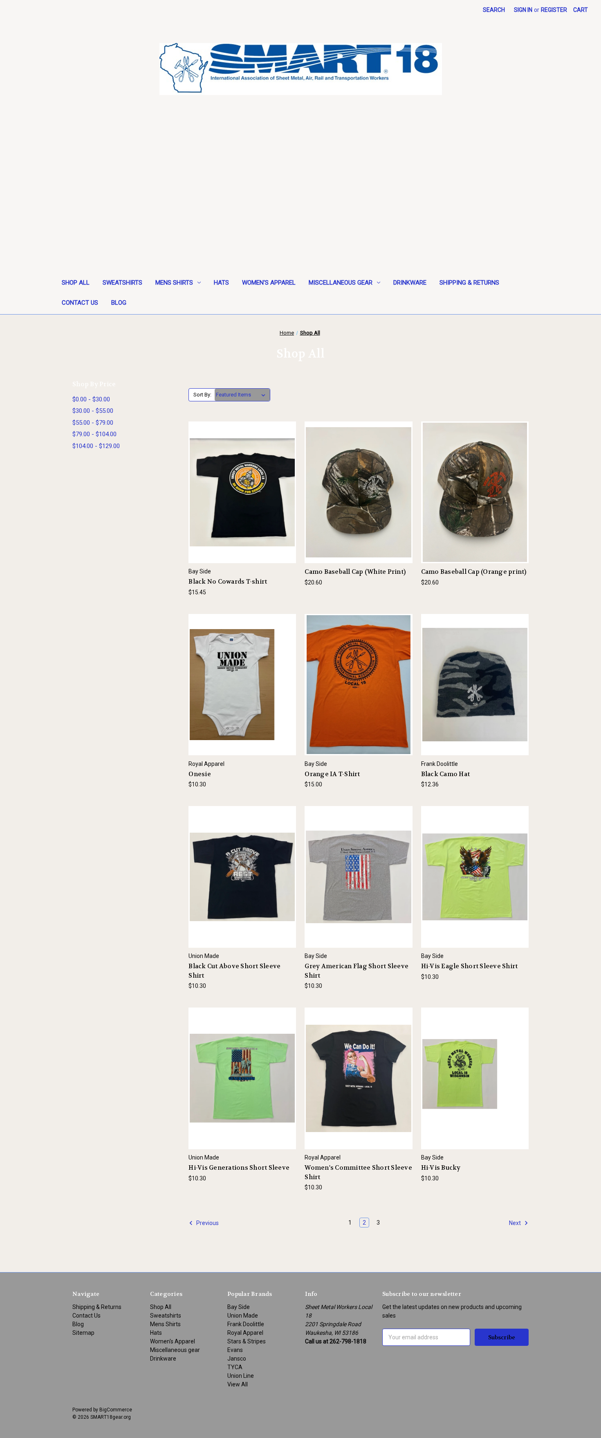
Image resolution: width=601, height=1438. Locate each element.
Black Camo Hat (445, 774)
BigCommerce (115, 1410)
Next (515, 1223)
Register (554, 10)
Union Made (242, 1315)
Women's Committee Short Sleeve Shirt (358, 1172)
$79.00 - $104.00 (94, 434)
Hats (221, 282)
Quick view (236, 477)
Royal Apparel (245, 1332)
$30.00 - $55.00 (92, 410)
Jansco (236, 1358)
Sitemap (83, 1332)
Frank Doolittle (245, 1324)
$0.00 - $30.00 (91, 399)
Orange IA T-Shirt (332, 774)
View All (237, 1384)
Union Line (240, 1375)
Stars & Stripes (246, 1341)
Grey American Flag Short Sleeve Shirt (356, 971)
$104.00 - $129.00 (96, 446)
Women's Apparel (269, 282)
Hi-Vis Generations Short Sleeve (238, 1168)
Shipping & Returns (469, 282)
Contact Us (80, 302)
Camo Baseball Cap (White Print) (355, 572)
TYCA (234, 1367)
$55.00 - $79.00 (92, 422)
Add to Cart (358, 506)
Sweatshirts (122, 282)
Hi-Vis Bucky (441, 1168)
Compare (240, 492)
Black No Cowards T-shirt (227, 581)
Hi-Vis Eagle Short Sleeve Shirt (469, 966)
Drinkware (409, 282)
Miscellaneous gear (340, 282)
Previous (207, 1223)
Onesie (199, 774)
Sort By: (202, 395)
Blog (118, 302)
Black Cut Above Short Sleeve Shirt (234, 971)
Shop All (76, 282)
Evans (235, 1350)
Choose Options (242, 506)
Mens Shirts (174, 282)
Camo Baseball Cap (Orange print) (474, 572)
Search (494, 10)
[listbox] (242, 395)
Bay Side (238, 1307)
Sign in (523, 10)
